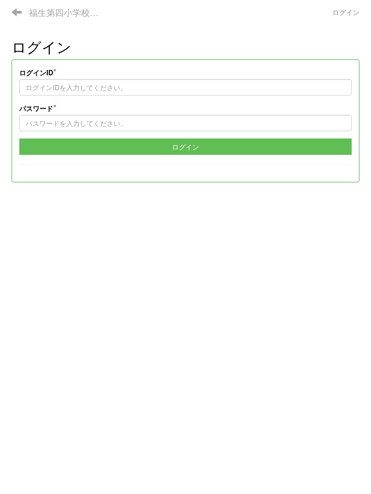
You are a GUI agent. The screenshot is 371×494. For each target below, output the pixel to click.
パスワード (38, 107)
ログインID (38, 72)
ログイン (345, 12)
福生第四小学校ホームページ (70, 12)
